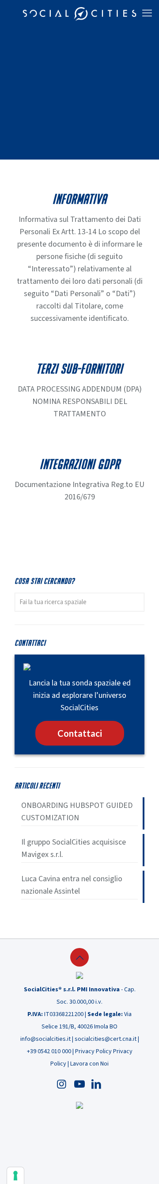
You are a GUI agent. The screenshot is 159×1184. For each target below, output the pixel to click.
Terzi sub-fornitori (79, 369)
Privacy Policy (93, 1051)
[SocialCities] (79, 13)
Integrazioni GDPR (80, 464)
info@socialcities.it (45, 1039)
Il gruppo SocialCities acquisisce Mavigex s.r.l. (73, 848)
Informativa (79, 199)
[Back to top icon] (79, 957)
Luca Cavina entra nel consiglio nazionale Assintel (71, 885)
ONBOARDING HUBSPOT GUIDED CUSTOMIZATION (76, 811)
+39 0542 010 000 (49, 1051)
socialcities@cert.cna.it (105, 1039)
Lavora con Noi (89, 1063)
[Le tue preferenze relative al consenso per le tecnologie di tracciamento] (15, 1175)
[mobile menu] (147, 13)
